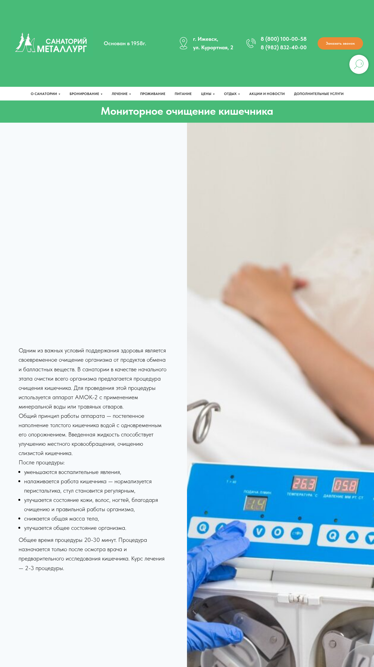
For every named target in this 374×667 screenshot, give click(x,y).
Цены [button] (206, 94)
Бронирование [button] (84, 94)
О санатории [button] (44, 94)
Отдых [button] (230, 94)
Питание (183, 94)
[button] (340, 43)
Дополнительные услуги (319, 94)
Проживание (152, 94)
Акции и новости (267, 94)
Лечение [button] (120, 94)
